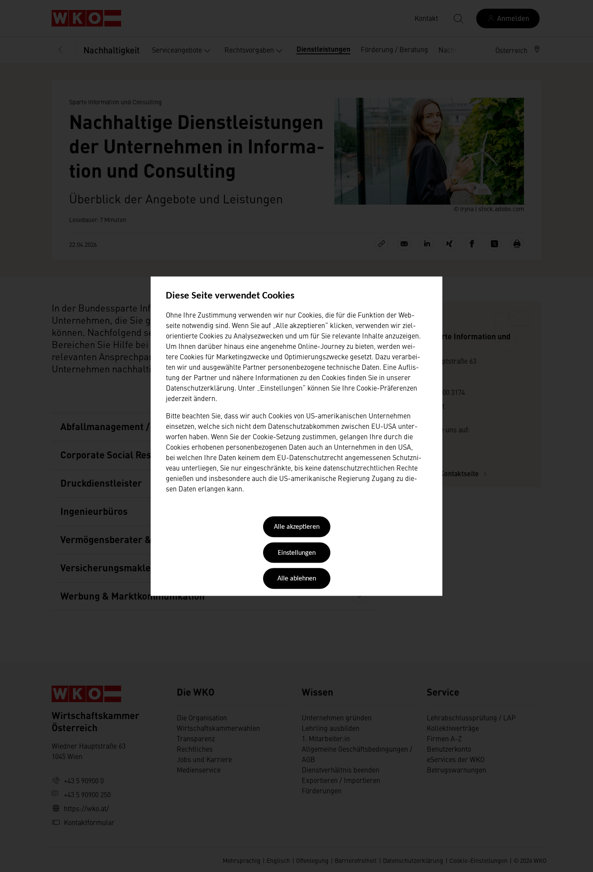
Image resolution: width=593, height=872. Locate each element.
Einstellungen (297, 553)
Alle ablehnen (296, 579)
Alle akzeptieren (297, 527)
